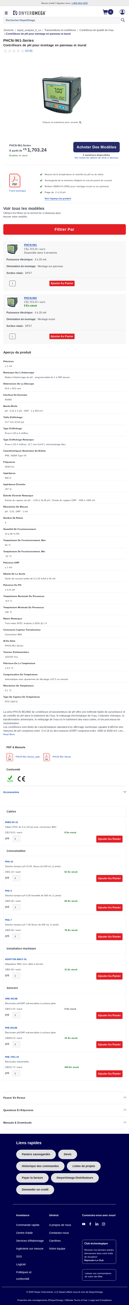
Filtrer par (64, 229)
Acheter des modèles (96, 147)
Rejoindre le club (94, 1260)
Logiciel (21, 1264)
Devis (67, 1154)
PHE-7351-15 (12, 1057)
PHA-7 (8, 920)
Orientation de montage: (21, 266)
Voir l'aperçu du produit (58, 198)
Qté (7, 838)
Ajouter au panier (62, 283)
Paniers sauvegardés (36, 1154)
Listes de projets (84, 1166)
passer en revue (14, 1097)
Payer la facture (32, 1177)
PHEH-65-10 (11, 822)
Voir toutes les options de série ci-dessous (96, 157)
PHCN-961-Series (61, 756)
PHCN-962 (30, 298)
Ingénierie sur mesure (29, 1248)
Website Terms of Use (76, 1300)
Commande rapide (27, 1225)
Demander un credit (35, 1189)
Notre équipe (57, 1248)
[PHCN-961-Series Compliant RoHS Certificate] (10, 778)
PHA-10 (9, 861)
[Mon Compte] (122, 12)
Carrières (55, 1240)
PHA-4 (8, 890)
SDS (19, 1256)
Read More (9, 734)
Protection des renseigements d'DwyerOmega (40, 1300)
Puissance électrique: (19, 259)
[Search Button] (123, 20)
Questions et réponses (18, 1110)
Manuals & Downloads (17, 1122)
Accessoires (11, 792)
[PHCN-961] (12, 248)
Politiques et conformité (23, 1275)
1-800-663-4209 (79, 3)
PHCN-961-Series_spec (27, 756)
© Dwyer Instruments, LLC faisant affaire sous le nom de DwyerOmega (64, 1292)
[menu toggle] (6, 13)
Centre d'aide (24, 1232)
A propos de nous (60, 1225)
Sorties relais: (15, 273)
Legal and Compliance (100, 1300)
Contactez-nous (59, 1232)
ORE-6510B (11, 998)
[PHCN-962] (12, 301)
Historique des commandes (40, 1166)
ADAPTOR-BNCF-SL (16, 959)
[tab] (64, 753)
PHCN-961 (30, 245)
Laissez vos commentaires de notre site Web (98, 1275)
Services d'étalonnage (30, 1240)
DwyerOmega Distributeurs (75, 1177)
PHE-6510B (11, 1028)
